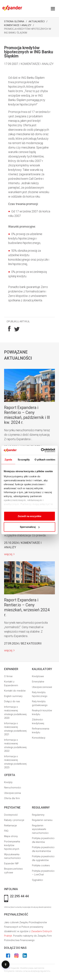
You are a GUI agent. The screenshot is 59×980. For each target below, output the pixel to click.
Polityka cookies (41, 865)
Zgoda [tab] (8, 459)
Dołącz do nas (12, 701)
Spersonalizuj (28, 526)
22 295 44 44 (19, 896)
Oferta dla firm (12, 798)
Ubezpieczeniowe (42, 687)
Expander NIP (11, 863)
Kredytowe (38, 676)
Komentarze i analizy (17, 25)
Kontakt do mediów (15, 690)
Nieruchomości (12, 787)
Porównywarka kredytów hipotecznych (12, 845)
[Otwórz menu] (53, 8)
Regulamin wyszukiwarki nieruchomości (40, 829)
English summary (13, 696)
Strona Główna (14, 21)
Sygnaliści (37, 880)
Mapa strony (11, 836)
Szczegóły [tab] (24, 459)
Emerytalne (38, 681)
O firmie (8, 676)
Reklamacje (10, 825)
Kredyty (8, 782)
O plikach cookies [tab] (45, 459)
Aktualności (37, 21)
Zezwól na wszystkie (29, 516)
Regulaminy (38, 814)
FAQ (6, 830)
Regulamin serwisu (42, 820)
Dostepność (11, 814)
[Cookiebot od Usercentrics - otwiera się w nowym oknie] (41, 450)
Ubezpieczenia (12, 793)
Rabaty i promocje (14, 820)
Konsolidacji (38, 737)
